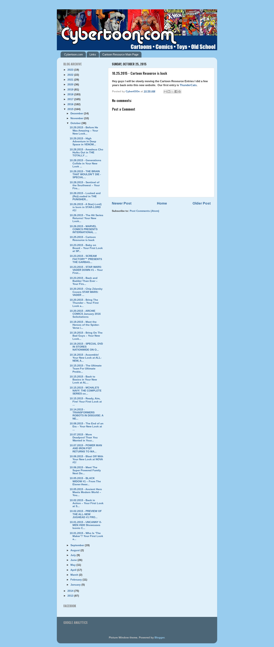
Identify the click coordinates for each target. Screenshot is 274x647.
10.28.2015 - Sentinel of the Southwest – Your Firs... (85, 185)
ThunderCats (188, 85)
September (77, 545)
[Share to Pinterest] (179, 91)
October (75, 123)
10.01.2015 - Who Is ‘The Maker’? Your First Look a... (86, 536)
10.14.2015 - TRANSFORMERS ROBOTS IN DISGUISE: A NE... (86, 414)
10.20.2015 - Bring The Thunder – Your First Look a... (84, 302)
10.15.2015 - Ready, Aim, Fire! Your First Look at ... (86, 401)
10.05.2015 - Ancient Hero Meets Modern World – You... (86, 492)
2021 (70, 79)
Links (92, 54)
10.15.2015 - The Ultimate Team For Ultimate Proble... (86, 368)
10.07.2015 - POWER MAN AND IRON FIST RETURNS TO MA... (86, 448)
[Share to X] (172, 91)
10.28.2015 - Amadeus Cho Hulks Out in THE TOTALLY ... (86, 152)
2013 (70, 595)
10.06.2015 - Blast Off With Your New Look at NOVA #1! (86, 459)
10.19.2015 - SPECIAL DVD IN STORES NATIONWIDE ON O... (86, 346)
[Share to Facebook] (176, 91)
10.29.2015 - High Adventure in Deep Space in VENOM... (83, 141)
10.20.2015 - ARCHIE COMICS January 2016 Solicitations (85, 313)
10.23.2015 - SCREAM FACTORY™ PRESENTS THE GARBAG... (86, 259)
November (77, 118)
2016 (70, 104)
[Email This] (165, 91)
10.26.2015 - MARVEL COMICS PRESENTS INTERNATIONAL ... (83, 229)
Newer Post (121, 203)
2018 (70, 94)
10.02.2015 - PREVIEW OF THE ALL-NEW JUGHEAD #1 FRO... (86, 514)
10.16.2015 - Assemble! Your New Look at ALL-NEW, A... (86, 357)
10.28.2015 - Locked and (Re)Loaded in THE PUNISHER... (85, 196)
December (77, 113)
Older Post (202, 203)
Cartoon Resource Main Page (120, 54)
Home (162, 203)
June (74, 560)
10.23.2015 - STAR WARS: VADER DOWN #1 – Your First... (86, 270)
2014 (70, 590)
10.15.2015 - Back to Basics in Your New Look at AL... (83, 379)
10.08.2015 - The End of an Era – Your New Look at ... (86, 426)
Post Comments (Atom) (144, 211)
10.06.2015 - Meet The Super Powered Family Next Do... (85, 470)
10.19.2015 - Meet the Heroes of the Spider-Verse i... (85, 325)
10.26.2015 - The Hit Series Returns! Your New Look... (86, 218)
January (75, 584)
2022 (70, 74)
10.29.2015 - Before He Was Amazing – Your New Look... (84, 130)
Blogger (159, 637)
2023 (70, 69)
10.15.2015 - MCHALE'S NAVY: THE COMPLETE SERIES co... (85, 390)
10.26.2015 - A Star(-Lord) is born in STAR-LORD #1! (86, 207)
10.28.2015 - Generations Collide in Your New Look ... (85, 163)
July (73, 555)
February (76, 579)
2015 (70, 109)
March (74, 574)
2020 (70, 84)
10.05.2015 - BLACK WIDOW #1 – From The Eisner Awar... (85, 481)
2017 (70, 99)
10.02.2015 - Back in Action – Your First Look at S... (86, 503)
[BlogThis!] (169, 91)
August (75, 550)
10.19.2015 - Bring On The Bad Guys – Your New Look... (86, 335)
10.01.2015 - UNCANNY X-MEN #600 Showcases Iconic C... (86, 525)
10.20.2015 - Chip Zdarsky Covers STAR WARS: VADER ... (86, 291)
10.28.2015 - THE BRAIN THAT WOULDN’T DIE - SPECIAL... (85, 174)
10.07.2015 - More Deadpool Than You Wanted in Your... (84, 437)
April (73, 570)
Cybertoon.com (73, 54)
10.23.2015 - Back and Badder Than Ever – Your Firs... (83, 281)
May (73, 565)
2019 (70, 89)
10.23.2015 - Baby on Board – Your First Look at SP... (86, 248)
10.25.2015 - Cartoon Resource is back (83, 239)
